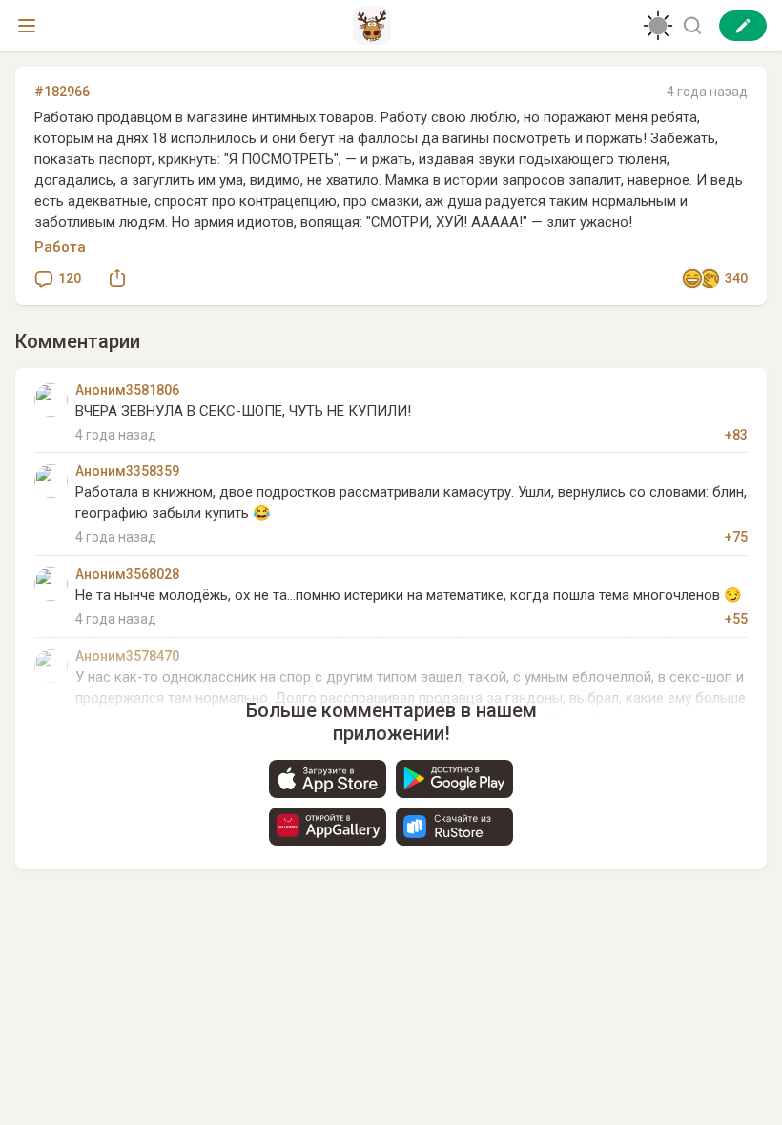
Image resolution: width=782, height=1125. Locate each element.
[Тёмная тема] (658, 25)
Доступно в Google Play (454, 779)
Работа (60, 247)
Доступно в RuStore (454, 827)
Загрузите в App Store (327, 779)
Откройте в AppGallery (327, 827)
